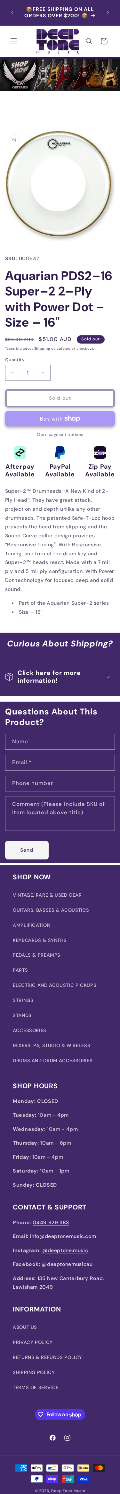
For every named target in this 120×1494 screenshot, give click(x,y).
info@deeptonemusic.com (63, 1236)
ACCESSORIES (29, 1030)
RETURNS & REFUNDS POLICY (47, 1357)
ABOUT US (25, 1327)
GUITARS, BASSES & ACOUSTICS (51, 910)
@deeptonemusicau (67, 1264)
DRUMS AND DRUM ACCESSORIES (52, 1060)
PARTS (20, 970)
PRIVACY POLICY (33, 1342)
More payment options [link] (60, 434)
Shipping (42, 348)
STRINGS (23, 1000)
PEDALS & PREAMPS (36, 955)
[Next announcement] (108, 13)
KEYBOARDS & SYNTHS (40, 940)
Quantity (15, 360)
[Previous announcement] (12, 13)
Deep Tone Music (68, 1491)
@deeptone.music (65, 1250)
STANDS (22, 1015)
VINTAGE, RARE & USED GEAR (47, 895)
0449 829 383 (51, 1222)
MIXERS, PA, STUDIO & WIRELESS (51, 1045)
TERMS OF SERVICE (36, 1387)
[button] (13, 41)
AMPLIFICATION (31, 925)
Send (26, 850)
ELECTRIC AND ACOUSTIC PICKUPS (54, 985)
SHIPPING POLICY (34, 1372)
